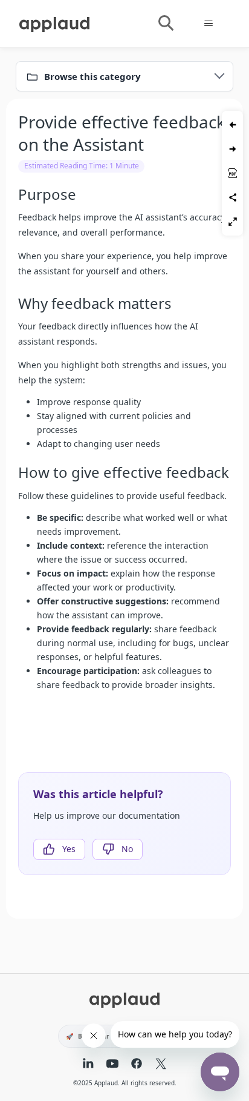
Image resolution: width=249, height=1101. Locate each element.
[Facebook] (137, 1064)
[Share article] (233, 197)
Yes (69, 849)
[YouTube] (112, 1064)
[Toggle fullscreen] (233, 222)
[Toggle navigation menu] (208, 23)
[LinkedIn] (88, 1064)
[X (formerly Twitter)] (161, 1064)
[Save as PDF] (233, 173)
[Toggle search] (165, 24)
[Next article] (233, 149)
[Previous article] (233, 125)
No (127, 849)
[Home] (54, 22)
